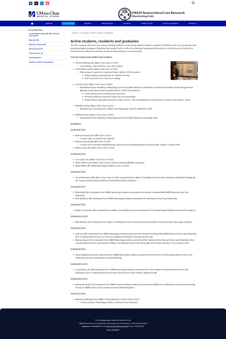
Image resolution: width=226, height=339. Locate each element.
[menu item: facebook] (30, 3)
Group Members (68, 23)
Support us (193, 23)
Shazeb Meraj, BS (35, 57)
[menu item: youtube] (47, 3)
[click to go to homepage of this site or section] (156, 14)
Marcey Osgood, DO (36, 49)
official (103, 320)
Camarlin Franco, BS (36, 53)
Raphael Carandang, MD (37, 44)
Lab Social (127, 23)
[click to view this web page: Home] (32, 23)
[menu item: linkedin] (42, 3)
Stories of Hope (147, 23)
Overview (48, 23)
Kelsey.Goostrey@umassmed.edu (117, 326)
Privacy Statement (113, 330)
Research (87, 23)
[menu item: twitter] (36, 3)
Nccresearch (75, 33)
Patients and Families (170, 23)
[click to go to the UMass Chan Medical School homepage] (44, 14)
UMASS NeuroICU (107, 23)
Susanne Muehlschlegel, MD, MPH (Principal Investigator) (44, 35)
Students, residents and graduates (41, 62)
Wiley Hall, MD (34, 40)
